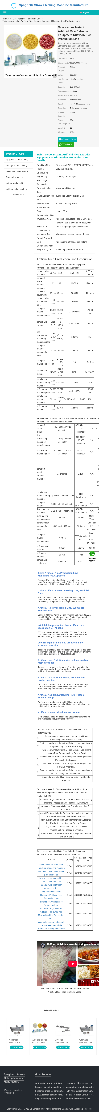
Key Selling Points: (63, 81)
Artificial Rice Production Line (26, 19)
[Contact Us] (92, 556)
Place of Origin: (61, 69)
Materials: (62, 100)
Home (6, 19)
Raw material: (64, 91)
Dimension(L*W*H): (64, 63)
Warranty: (62, 132)
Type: (60, 104)
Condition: (62, 59)
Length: (61, 128)
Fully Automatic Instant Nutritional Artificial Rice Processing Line (51, 895)
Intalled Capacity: (62, 114)
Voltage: (61, 75)
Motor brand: (63, 95)
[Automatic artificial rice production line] (16, 1028)
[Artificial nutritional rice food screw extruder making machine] (63, 1028)
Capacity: (62, 87)
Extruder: (62, 108)
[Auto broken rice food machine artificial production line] (39, 1028)
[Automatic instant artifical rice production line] (86, 1028)
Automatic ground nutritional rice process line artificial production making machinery (51, 925)
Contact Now (16, 1047)
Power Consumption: (64, 122)
